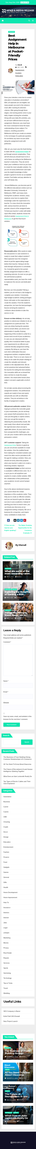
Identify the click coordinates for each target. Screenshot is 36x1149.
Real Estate (7, 953)
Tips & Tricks (7, 983)
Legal (5, 928)
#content (18, 73)
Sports (5, 968)
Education (11, 31)
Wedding (6, 993)
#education (19, 76)
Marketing (6, 938)
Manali (20, 65)
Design (5, 837)
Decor (5, 832)
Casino (5, 812)
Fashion (6, 852)
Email (5, 692)
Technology (7, 978)
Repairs (6, 958)
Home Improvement (10, 897)
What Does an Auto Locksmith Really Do (17, 776)
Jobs (5, 922)
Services (6, 963)
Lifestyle (6, 933)
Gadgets (6, 867)
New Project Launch (10, 1021)
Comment (7, 642)
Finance (6, 857)
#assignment (19, 70)
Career (5, 807)
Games (5, 872)
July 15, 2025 (11, 1121)
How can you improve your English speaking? (10, 527)
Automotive (7, 796)
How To (6, 902)
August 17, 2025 (12, 1078)
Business (6, 802)
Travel (5, 988)
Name (5, 681)
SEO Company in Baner (11, 1011)
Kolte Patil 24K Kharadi (11, 1016)
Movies (5, 943)
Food (5, 862)
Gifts (5, 882)
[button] (29, 20)
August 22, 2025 (12, 1056)
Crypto (5, 827)
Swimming (7, 973)
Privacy (6, 948)
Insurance (6, 907)
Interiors (6, 912)
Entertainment (8, 847)
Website (6, 703)
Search (6, 735)
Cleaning (6, 822)
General (6, 877)
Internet (6, 917)
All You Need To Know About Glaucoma (17, 764)
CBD (5, 817)
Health (14, 589)
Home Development (10, 892)
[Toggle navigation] (33, 20)
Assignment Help (10, 445)
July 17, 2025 (11, 1099)
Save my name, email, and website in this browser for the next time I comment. (17, 718)
